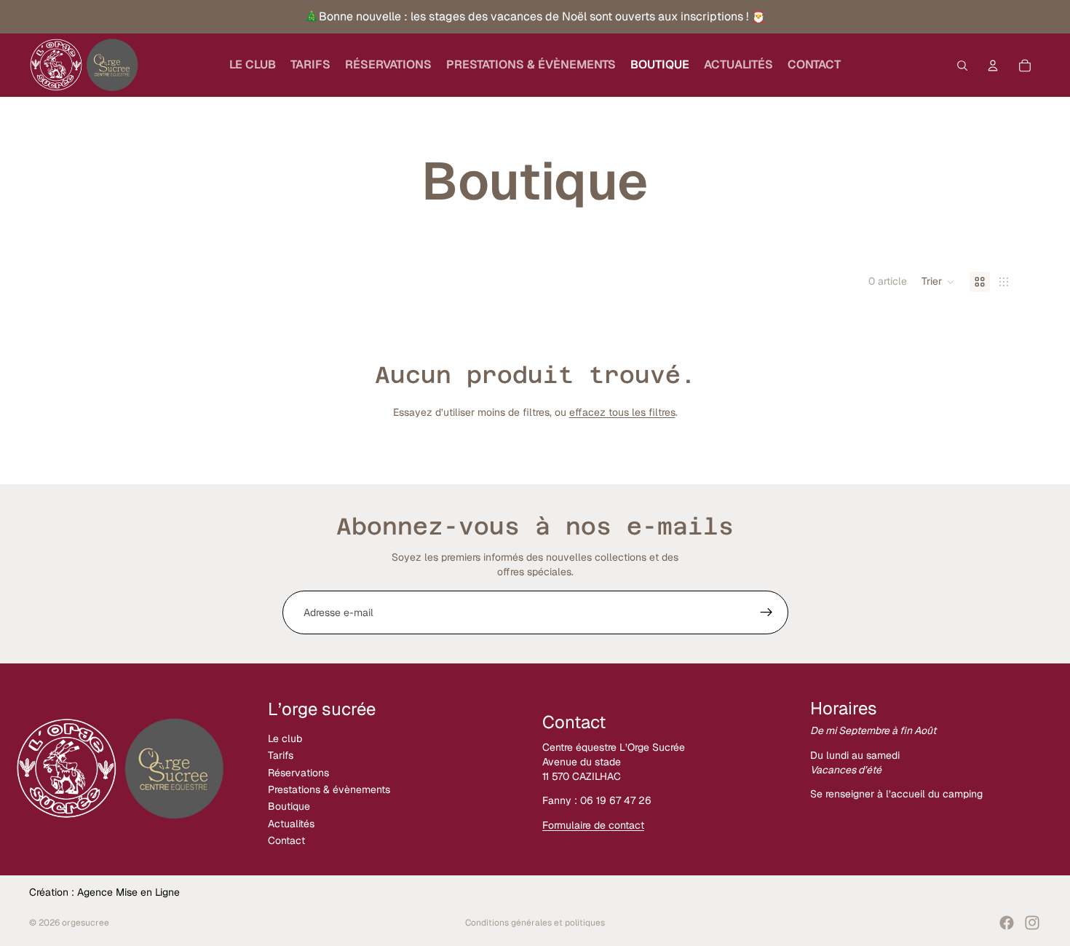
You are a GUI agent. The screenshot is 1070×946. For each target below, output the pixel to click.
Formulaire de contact (593, 825)
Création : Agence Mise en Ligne (104, 892)
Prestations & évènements (329, 789)
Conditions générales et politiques (535, 923)
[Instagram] (1032, 922)
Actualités (291, 823)
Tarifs (280, 755)
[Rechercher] (962, 66)
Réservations (298, 772)
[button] (938, 282)
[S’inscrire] (766, 612)
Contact (286, 840)
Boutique (289, 806)
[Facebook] (1006, 922)
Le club (285, 738)
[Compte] (993, 66)
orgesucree (85, 923)
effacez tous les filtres (622, 412)
